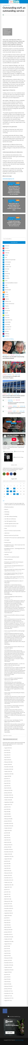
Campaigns (6, 514)
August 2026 (7, 747)
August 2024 (7, 804)
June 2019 (6, 948)
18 (7, 491)
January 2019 (7, 960)
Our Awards (6, 540)
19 (10, 491)
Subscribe (6, 554)
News (18, 183)
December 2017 (7, 991)
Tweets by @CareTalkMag (8, 339)
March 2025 (6, 788)
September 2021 (7, 884)
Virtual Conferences (8, 559)
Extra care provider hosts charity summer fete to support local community (14, 396)
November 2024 (7, 797)
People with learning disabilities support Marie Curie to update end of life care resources (14, 223)
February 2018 (7, 986)
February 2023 (7, 844)
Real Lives (13, 355)
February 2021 (7, 901)
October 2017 (7, 995)
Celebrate (5, 374)
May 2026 (6, 755)
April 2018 (6, 981)
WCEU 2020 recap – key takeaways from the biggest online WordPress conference (13, 720)
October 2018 (7, 967)
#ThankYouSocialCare (9, 507)
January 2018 (7, 988)
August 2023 (7, 830)
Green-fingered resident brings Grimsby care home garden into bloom (13, 574)
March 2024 (6, 816)
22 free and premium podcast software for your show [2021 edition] (14, 647)
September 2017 (7, 998)
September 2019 (7, 941)
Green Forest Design (19, 1040)
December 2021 (7, 877)
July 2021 (6, 889)
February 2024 (7, 818)
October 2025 (7, 771)
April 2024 (6, 814)
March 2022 (6, 870)
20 (14, 491)
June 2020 (6, 920)
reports (10, 201)
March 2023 (6, 842)
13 (14, 488)
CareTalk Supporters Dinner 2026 (11, 523)
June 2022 (6, 863)
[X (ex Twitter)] (10, 1011)
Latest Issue (6, 533)
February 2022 (7, 873)
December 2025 (7, 766)
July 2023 (6, 832)
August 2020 (7, 915)
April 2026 (6, 757)
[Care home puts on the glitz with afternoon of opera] (14, 366)
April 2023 (6, 840)
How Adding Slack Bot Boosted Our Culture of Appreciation (13, 581)
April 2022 (6, 868)
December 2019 (7, 934)
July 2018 (6, 974)
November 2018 (7, 965)
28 (17, 494)
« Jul (3, 500)
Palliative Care (10, 219)
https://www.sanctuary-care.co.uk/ (10, 739)
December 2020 (7, 906)
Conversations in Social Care (10, 526)
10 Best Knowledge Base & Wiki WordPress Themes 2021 (13, 597)
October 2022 (7, 854)
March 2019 (6, 955)
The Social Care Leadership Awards (11, 557)
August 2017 (7, 1000)
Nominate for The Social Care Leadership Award (14, 537)
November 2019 (7, 936)
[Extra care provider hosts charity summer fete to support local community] (14, 386)
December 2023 (7, 823)
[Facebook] (11, 473)
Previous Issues (7, 542)
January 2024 (7, 821)
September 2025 (7, 773)
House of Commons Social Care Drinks (12, 530)
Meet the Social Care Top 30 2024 (11, 535)
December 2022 (7, 849)
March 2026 (6, 759)
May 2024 (6, 811)
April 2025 (6, 785)
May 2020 (6, 922)
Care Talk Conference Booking (10, 516)
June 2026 (6, 752)
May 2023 (6, 837)
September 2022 (7, 856)
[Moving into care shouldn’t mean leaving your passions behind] (14, 347)
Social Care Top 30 (8, 552)
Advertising (6, 511)
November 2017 (7, 993)
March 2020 (6, 927)
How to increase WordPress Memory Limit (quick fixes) (14, 615)
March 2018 (6, 984)
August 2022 (7, 858)
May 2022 (6, 866)
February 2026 (7, 762)
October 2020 (7, 910)
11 (7, 488)
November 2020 (7, 908)
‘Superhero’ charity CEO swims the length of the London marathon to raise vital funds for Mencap (14, 504)
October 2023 (7, 828)
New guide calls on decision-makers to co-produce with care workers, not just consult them (14, 207)
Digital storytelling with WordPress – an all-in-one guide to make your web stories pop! (14, 664)
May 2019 (6, 951)
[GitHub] (14, 473)
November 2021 (7, 880)
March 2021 (6, 899)
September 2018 (7, 969)
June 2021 (6, 891)
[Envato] (4, 473)
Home (5, 528)
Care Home (5, 355)
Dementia (9, 374)
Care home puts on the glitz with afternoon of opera (11, 377)
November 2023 (7, 825)
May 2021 (6, 894)
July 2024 (6, 806)
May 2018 (6, 979)
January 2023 (7, 847)
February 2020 (7, 929)
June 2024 (6, 809)
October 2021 (7, 882)
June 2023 (6, 835)
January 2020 (7, 932)
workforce (17, 184)
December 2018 (7, 962)
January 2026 (7, 764)
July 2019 (6, 946)
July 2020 (6, 917)
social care (10, 184)
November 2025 (7, 769)
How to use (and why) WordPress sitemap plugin (14, 630)
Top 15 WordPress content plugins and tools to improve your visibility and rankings (14, 706)
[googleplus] (7, 473)
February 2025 (7, 790)
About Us (6, 509)
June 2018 (6, 976)
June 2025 (6, 781)
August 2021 (7, 887)
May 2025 (6, 783)
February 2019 (7, 958)
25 (7, 494)
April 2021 (6, 896)
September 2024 (7, 802)
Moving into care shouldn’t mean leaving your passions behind (13, 357)
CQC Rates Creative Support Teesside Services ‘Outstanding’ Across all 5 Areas (14, 577)
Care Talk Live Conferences (10, 518)
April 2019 (6, 953)
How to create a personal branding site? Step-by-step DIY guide (14, 693)
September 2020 (7, 913)
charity (9, 394)
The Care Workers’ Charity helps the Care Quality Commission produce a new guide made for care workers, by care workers (14, 190)
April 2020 (6, 925)
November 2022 (7, 851)
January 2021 (7, 903)
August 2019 (7, 943)
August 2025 (7, 776)
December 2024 (7, 795)
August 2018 (7, 972)
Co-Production (6, 5)
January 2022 (7, 875)
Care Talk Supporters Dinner (10, 521)
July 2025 (6, 778)
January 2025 (7, 792)
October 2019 (7, 939)
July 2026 (6, 750)
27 (14, 494)
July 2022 (6, 861)
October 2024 (7, 799)
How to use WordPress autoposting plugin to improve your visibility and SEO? (13, 678)
